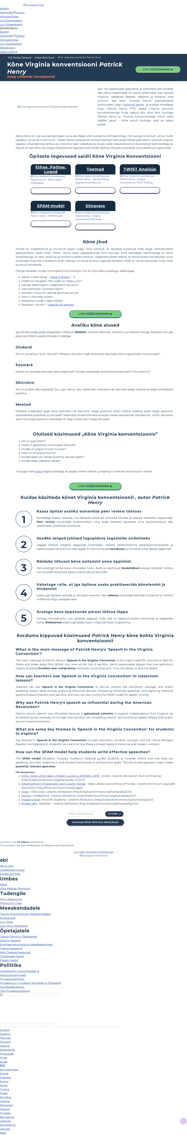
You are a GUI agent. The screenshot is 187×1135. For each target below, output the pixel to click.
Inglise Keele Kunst (44, 57)
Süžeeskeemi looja (12, 870)
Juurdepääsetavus (12, 987)
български (7, 1117)
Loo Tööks (6, 922)
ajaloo (39, 471)
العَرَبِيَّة (3, 1061)
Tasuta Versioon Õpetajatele (18, 936)
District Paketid (10, 940)
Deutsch (5, 1042)
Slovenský (6, 1105)
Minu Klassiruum (11, 899)
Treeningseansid (11, 948)
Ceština (5, 1101)
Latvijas (5, 1129)
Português (7, 1053)
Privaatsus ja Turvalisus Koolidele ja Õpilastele (30, 983)
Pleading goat (30, 799)
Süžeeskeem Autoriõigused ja (19, 971)
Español (5, 1034)
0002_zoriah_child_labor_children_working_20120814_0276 (60, 776)
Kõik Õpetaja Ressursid (19, 57)
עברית (3, 1057)
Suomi (4, 1081)
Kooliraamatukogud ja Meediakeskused (26, 944)
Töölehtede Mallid (12, 956)
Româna (5, 1097)
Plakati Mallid (9, 960)
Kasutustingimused (13, 975)
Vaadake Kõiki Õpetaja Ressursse (95, 822)
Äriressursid (7, 918)
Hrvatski (5, 1113)
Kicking (26, 795)
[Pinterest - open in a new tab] (2, 1020)
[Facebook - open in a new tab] (2, 1005)
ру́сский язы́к (9, 1069)
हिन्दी (2, 1065)
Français (5, 1038)
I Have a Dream (59, 277)
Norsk (4, 1085)
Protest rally (29, 803)
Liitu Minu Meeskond (14, 926)
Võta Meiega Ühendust (15, 888)
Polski (4, 1093)
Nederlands (7, 1050)
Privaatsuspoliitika (12, 979)
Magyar (5, 1109)
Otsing (113, 813)
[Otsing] (19, 12)
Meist (3, 884)
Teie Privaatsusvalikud (15, 991)
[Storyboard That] (33, 5)
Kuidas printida (10, 874)
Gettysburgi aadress (61, 304)
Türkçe (4, 1089)
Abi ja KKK (7, 866)
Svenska (5, 1077)
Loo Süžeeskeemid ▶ (158, 69)
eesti (3, 1133)
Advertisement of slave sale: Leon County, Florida (53, 784)
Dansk (4, 1073)
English (5, 1030)
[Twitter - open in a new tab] (2, 1015)
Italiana (5, 1046)
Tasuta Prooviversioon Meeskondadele (25, 914)
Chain (25, 791)
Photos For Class (11, 903)
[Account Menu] (9, 28)
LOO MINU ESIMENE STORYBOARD (93, 852)
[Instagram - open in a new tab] (2, 1010)
